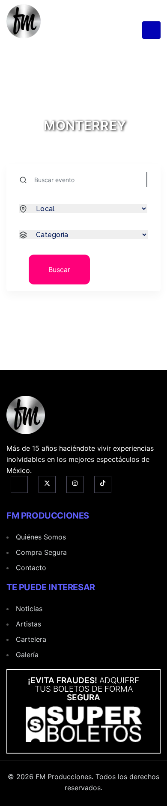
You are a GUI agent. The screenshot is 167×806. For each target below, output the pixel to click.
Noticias (29, 608)
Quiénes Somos (41, 537)
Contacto (31, 567)
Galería (27, 654)
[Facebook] (19, 484)
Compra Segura (41, 552)
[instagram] (75, 484)
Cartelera (31, 639)
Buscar (59, 269)
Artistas (28, 624)
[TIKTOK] (102, 484)
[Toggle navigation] (151, 30)
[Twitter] (47, 484)
